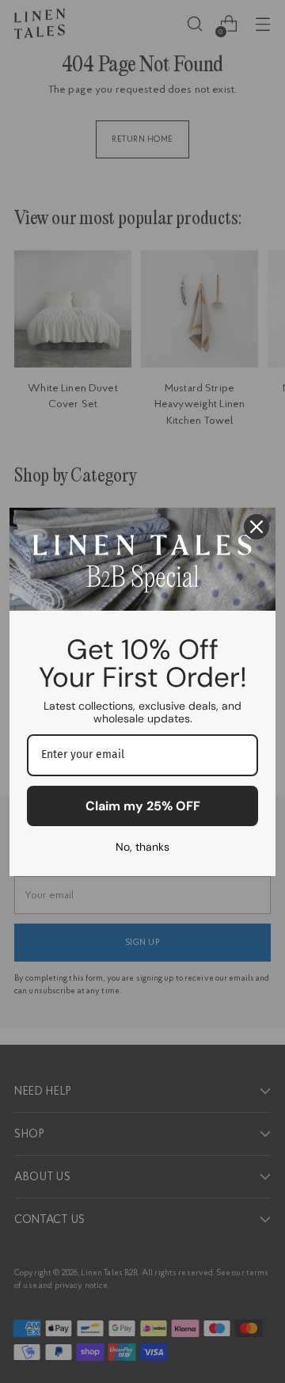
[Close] (257, 527)
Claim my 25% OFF (143, 806)
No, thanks (142, 847)
